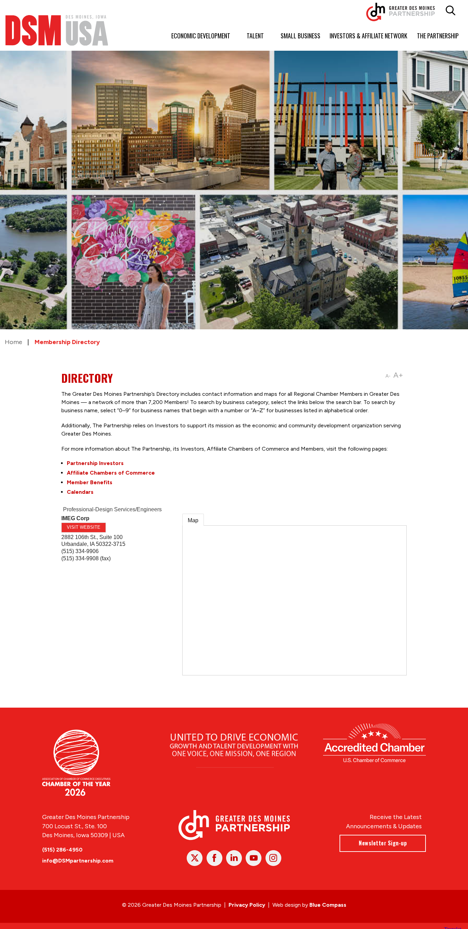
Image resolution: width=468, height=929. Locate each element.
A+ (398, 375)
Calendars (80, 492)
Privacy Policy (247, 905)
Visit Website (83, 527)
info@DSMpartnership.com (77, 860)
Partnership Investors (95, 463)
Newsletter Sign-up (383, 843)
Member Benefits (89, 482)
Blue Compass (327, 905)
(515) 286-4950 (62, 849)
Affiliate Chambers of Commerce (111, 472)
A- (388, 376)
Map (193, 520)
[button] (450, 10)
